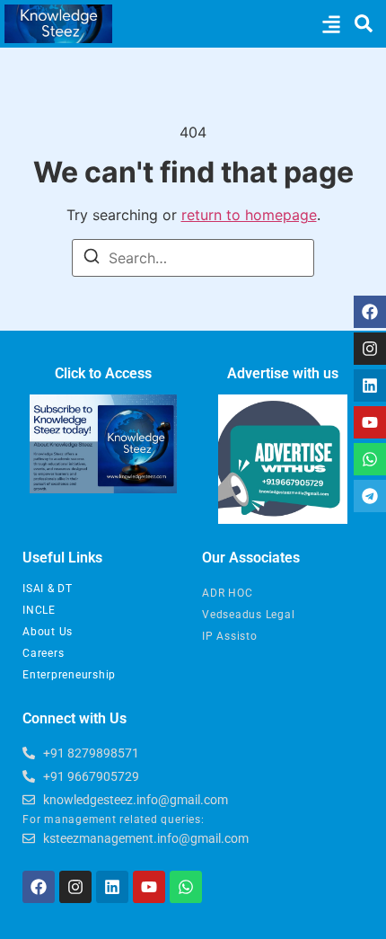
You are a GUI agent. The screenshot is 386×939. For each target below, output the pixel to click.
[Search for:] (193, 258)
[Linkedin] (370, 385)
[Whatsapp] (370, 459)
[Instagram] (370, 348)
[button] (331, 24)
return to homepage (249, 215)
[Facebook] (370, 312)
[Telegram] (370, 496)
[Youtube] (370, 422)
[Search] (91, 259)
